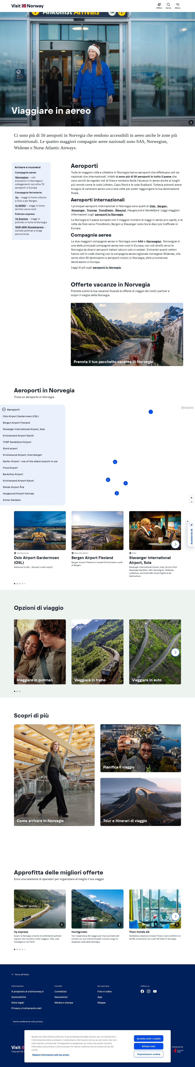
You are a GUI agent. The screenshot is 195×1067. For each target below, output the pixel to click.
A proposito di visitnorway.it (27, 991)
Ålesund (120, 210)
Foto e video (105, 991)
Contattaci (61, 991)
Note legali (17, 1002)
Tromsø (92, 210)
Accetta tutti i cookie (149, 1038)
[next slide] (175, 544)
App (100, 996)
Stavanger (78, 210)
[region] (129, 455)
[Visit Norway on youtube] (155, 991)
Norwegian (153, 241)
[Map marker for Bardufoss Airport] (151, 412)
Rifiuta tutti (148, 1046)
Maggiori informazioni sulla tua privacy (50, 1054)
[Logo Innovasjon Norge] (178, 1050)
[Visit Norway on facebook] (142, 991)
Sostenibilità (18, 996)
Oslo (152, 206)
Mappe (102, 1002)
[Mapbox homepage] (187, 407)
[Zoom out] (191, 502)
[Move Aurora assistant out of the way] (188, 521)
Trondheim (106, 210)
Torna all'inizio (22, 974)
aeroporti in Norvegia (109, 214)
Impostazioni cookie (148, 1054)
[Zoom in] (191, 498)
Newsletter (61, 996)
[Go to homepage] (32, 6)
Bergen (162, 206)
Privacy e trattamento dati (26, 1008)
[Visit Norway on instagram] (148, 991)
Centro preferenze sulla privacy (28, 1021)
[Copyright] (191, 122)
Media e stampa (64, 1002)
